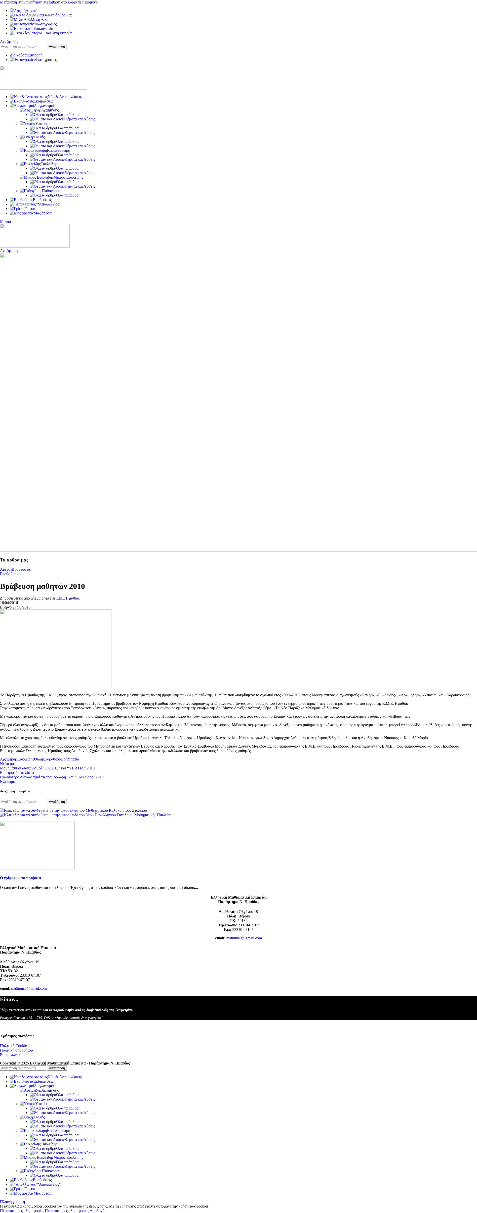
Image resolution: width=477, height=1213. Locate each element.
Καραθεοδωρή (58, 150)
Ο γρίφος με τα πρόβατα (20, 878)
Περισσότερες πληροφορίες (44, 1211)
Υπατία (41, 123)
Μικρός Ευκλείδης (68, 177)
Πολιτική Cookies (14, 1046)
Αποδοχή (97, 1211)
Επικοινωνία (10, 1055)
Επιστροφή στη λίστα (17, 772)
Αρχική (6, 569)
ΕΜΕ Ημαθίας (68, 598)
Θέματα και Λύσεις (79, 119)
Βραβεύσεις (21, 569)
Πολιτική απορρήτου (16, 1050)
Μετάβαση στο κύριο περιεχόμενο (70, 2)
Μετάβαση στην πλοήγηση (21, 2)
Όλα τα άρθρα (67, 114)
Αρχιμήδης (50, 110)
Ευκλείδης (48, 164)
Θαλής (39, 137)
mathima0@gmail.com (244, 938)
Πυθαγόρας (51, 191)
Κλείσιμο (7, 781)
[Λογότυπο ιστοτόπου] (43, 88)
